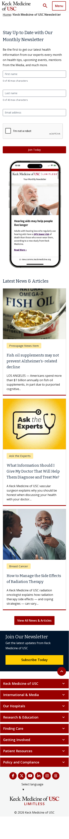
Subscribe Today (34, 660)
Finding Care (34, 728)
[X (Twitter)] (21, 775)
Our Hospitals (34, 706)
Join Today (34, 149)
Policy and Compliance (34, 762)
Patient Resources (34, 751)
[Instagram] (47, 775)
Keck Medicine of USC (34, 683)
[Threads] (56, 775)
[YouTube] (30, 775)
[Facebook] (13, 775)
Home (7, 15)
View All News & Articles (34, 620)
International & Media (34, 694)
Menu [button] (59, 6)
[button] (46, 6)
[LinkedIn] (38, 775)
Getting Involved (34, 739)
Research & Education (34, 717)
